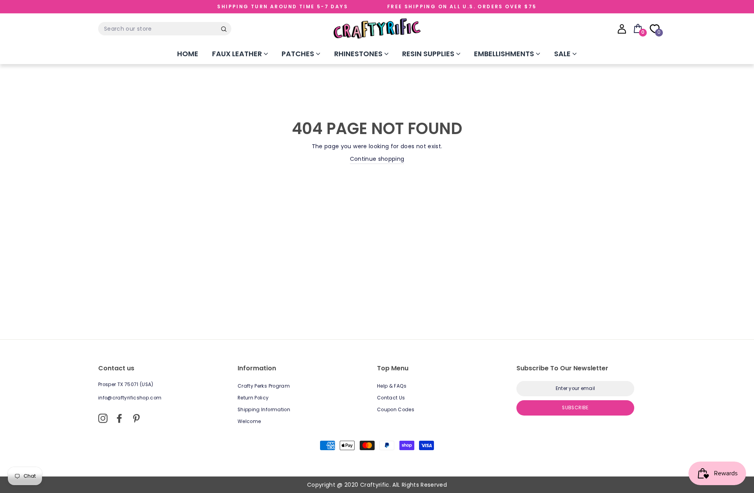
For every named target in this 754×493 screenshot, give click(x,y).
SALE (563, 54)
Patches (299, 54)
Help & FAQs (392, 386)
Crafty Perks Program (264, 386)
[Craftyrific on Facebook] (119, 418)
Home (187, 54)
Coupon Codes (395, 410)
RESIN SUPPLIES (429, 54)
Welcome (249, 421)
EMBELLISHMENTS (505, 54)
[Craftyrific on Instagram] (103, 418)
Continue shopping (377, 159)
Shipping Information (264, 410)
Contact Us (391, 398)
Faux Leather (238, 54)
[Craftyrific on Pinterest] (136, 418)
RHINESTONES (359, 54)
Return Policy (253, 398)
